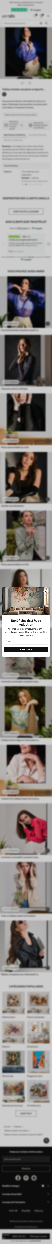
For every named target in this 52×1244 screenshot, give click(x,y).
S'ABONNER (26, 649)
